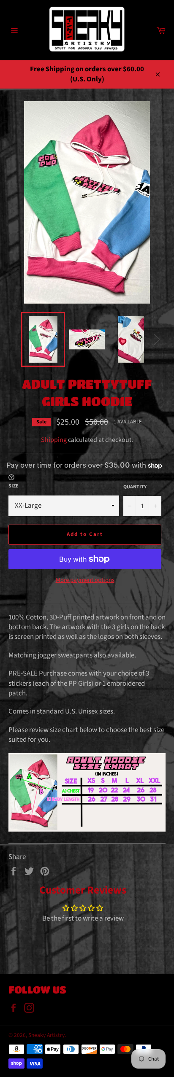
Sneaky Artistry (46, 1035)
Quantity (135, 487)
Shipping (54, 439)
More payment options (85, 580)
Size (13, 486)
